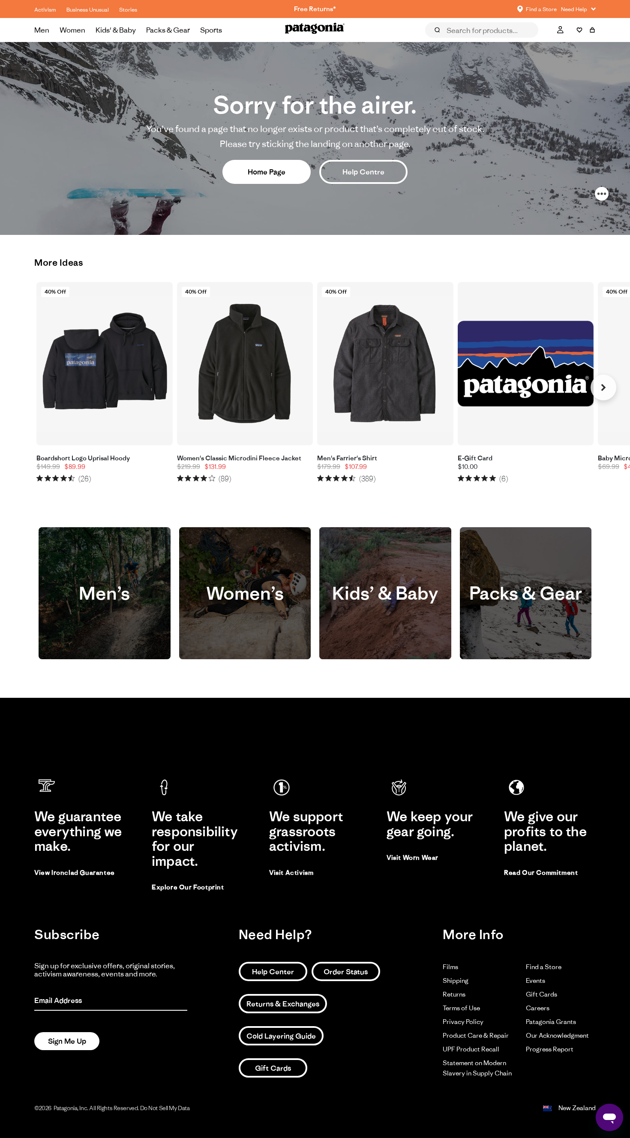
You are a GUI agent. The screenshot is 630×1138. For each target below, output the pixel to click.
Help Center (273, 971)
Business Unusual (87, 9)
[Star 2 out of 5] (48, 478)
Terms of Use (461, 1008)
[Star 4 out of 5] (63, 478)
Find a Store (543, 967)
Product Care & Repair (476, 1035)
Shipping (455, 980)
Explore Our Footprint (188, 887)
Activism (45, 9)
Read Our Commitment (541, 872)
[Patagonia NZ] (315, 30)
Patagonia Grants (551, 1022)
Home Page (266, 172)
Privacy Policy (463, 1022)
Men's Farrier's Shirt (347, 458)
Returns (454, 994)
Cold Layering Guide (281, 1036)
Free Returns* (315, 9)
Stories (128, 9)
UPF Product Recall (471, 1049)
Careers (537, 1008)
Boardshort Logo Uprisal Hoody (83, 458)
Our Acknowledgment (557, 1035)
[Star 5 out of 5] (71, 478)
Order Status (346, 971)
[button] (603, 387)
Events (535, 980)
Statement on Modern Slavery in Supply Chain (477, 1068)
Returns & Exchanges (282, 1004)
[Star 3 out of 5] (55, 478)
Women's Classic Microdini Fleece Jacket (239, 458)
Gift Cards (273, 1068)
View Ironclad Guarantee (74, 872)
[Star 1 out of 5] (39, 478)
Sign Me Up (67, 1041)
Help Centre (363, 172)
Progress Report (549, 1049)
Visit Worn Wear (412, 857)
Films (450, 967)
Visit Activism (291, 872)
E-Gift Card (475, 458)
